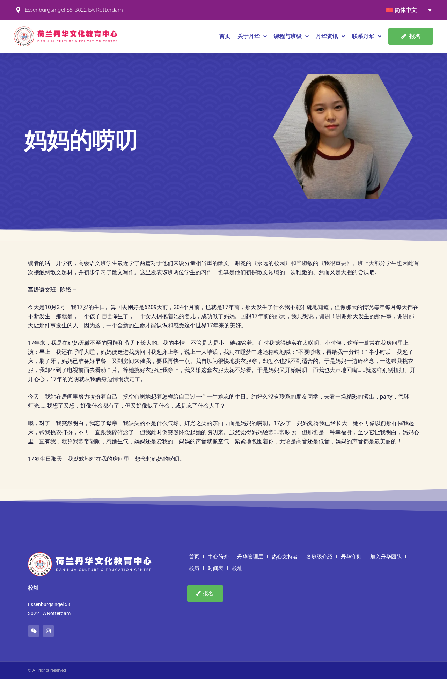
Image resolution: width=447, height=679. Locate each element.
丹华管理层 (250, 557)
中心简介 (218, 557)
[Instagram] (48, 631)
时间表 (216, 568)
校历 (194, 568)
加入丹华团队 (386, 557)
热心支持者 (285, 557)
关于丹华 (248, 36)
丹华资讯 (327, 36)
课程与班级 (288, 36)
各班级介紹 (319, 557)
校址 (237, 568)
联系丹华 (363, 36)
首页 (224, 36)
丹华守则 (351, 557)
